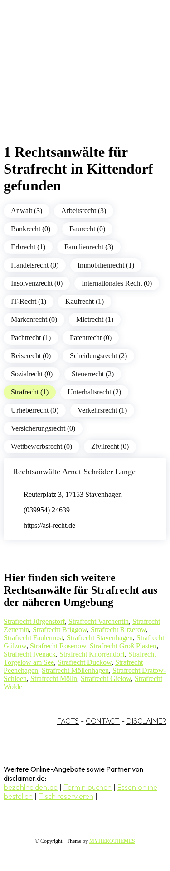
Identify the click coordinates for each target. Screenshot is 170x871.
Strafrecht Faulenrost (33, 638)
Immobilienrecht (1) (106, 265)
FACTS (68, 720)
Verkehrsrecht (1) (102, 410)
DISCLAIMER (146, 720)
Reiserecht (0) (31, 356)
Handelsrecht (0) (34, 265)
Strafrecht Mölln (53, 678)
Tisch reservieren (66, 796)
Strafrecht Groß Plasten (123, 646)
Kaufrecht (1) (84, 301)
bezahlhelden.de (31, 787)
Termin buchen (87, 787)
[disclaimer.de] (76, 82)
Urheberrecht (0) (34, 410)
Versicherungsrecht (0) (43, 428)
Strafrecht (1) (30, 392)
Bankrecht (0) (30, 229)
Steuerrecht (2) (93, 374)
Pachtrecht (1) (31, 337)
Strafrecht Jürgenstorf (34, 621)
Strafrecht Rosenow (58, 646)
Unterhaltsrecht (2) (94, 392)
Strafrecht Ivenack (30, 654)
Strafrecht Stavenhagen (100, 638)
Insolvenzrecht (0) (37, 283)
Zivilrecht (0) (110, 446)
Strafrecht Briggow (60, 629)
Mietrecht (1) (94, 319)
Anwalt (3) (26, 210)
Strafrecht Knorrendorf (92, 654)
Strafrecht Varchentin (98, 621)
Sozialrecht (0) (32, 374)
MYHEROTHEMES (112, 841)
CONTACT (103, 720)
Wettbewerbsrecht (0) (41, 446)
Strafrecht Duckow (85, 662)
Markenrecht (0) (34, 319)
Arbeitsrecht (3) (83, 210)
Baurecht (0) (87, 229)
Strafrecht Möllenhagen (75, 670)
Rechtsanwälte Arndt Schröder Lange (74, 471)
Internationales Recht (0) (117, 283)
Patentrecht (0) (91, 337)
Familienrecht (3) (88, 247)
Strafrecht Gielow (106, 678)
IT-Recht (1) (28, 301)
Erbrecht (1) (28, 247)
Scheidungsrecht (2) (98, 356)
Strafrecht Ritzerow (118, 629)
